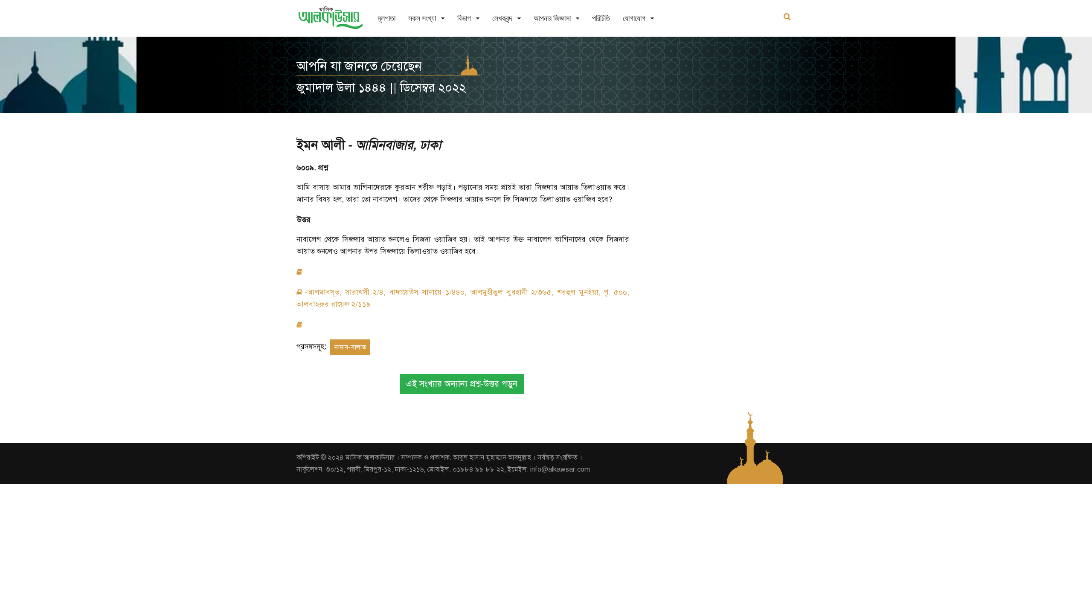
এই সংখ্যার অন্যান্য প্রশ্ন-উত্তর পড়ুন (461, 384)
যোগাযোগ (634, 18)
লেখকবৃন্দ (502, 18)
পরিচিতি (601, 18)
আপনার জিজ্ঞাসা (552, 18)
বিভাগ (464, 18)
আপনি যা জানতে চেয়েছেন (359, 66)
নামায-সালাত (350, 347)
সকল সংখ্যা (422, 18)
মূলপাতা (386, 18)
